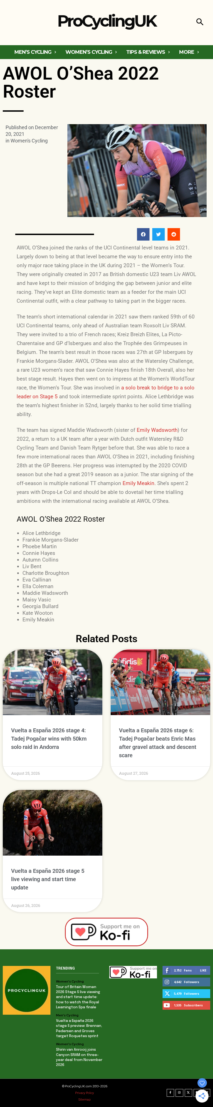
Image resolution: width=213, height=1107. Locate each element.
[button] (200, 22)
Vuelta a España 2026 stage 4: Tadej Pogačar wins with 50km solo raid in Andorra (49, 738)
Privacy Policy (84, 1093)
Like (203, 970)
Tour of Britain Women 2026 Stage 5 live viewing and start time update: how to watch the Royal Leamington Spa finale (78, 997)
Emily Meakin (138, 483)
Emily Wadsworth (157, 430)
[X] (188, 1093)
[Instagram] (179, 1093)
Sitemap (84, 1099)
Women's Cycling (29, 141)
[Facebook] (170, 1093)
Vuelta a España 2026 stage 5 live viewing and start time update (47, 879)
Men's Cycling (67, 1015)
